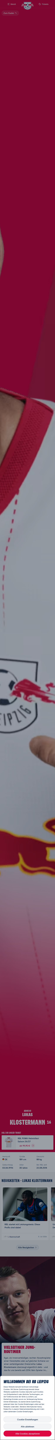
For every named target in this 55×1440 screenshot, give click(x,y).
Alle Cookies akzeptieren (27, 1433)
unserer (16, 1409)
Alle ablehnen (27, 1426)
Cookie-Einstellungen (27, 1419)
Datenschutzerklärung (28, 1409)
